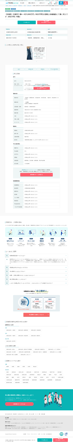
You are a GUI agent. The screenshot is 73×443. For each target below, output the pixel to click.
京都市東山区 (44, 372)
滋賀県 (7, 366)
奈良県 (29, 366)
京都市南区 (59, 372)
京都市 (7, 372)
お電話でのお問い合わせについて (63, 0)
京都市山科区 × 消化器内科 (36, 330)
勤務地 (42, 69)
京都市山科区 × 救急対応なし (40, 349)
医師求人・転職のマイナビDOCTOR (11, 5)
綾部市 (50, 374)
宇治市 (55, 374)
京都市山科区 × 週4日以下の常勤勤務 (25, 349)
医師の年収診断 (8, 428)
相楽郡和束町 (42, 379)
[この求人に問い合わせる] (42, 86)
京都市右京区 (8, 374)
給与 (19, 69)
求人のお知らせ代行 (16, 428)
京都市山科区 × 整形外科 (35, 335)
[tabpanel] (36, 53)
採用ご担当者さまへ (48, 0)
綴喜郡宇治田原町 (26, 379)
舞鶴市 (45, 374)
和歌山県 (34, 366)
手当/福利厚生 (54, 69)
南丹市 (47, 377)
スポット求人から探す (32, 419)
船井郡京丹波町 (9, 382)
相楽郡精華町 (50, 379)
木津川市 (53, 377)
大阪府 (18, 366)
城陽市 (13, 377)
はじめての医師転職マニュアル (28, 423)
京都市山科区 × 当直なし (10, 349)
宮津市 (61, 374)
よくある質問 (56, 0)
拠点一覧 (53, 0)
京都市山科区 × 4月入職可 (11, 351)
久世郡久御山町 (9, 379)
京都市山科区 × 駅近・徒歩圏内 (12, 354)
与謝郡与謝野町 (25, 382)
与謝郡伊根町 (17, 382)
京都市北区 (14, 372)
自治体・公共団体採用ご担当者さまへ (40, 0)
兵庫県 (23, 366)
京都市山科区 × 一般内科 (10, 330)
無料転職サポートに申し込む (19, 404)
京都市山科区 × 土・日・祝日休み (54, 349)
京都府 (25, 5)
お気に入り (27, 22)
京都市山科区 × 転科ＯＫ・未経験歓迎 (40, 351)
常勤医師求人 (20, 5)
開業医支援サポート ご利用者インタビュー (37, 428)
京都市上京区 (21, 372)
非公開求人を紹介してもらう (36, 314)
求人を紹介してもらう (46, 22)
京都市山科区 (29, 5)
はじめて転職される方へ (16, 423)
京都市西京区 (32, 374)
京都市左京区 (28, 372)
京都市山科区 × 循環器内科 (23, 330)
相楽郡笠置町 (34, 379)
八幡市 (30, 377)
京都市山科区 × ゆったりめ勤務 (55, 351)
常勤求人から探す (8, 419)
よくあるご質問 (60, 423)
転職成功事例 (53, 423)
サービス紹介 (7, 423)
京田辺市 (35, 377)
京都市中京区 (36, 372)
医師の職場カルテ (24, 428)
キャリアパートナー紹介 (40, 423)
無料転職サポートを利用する (36, 174)
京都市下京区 (52, 372)
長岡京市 (24, 377)
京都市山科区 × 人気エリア (25, 354)
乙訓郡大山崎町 (60, 377)
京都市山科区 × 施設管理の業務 (24, 351)
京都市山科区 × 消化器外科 (23, 335)
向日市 (18, 377)
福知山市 (39, 374)
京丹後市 (41, 377)
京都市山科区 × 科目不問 (10, 341)
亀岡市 (7, 377)
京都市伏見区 (16, 374)
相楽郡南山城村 (58, 379)
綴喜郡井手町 (17, 379)
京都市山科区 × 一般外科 (10, 335)
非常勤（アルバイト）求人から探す (20, 419)
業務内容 (31, 69)
